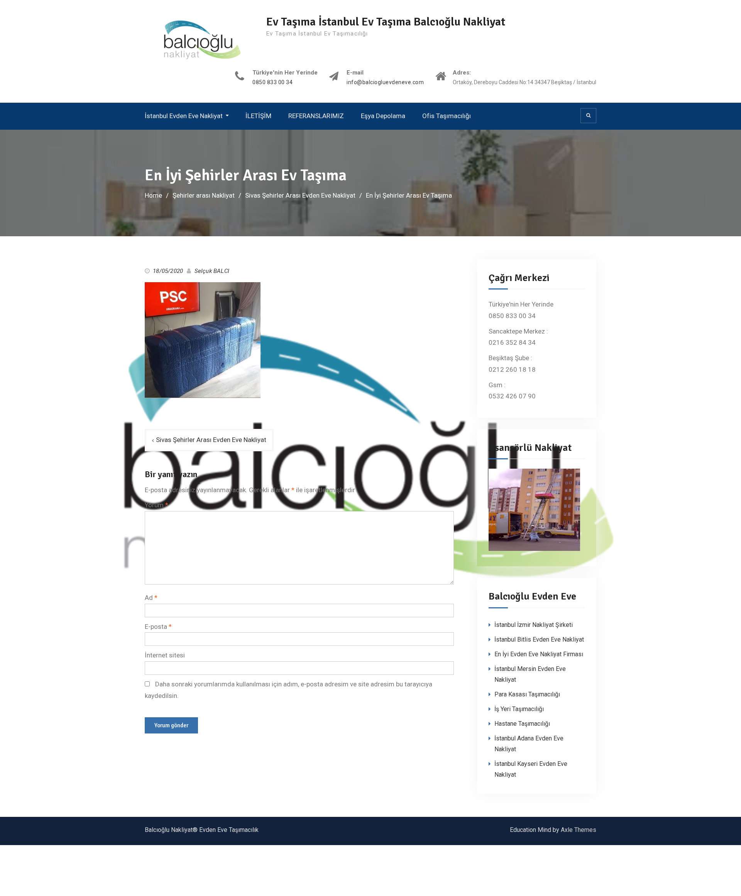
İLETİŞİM (258, 116)
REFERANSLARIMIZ (316, 116)
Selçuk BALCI (212, 271)
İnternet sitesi (165, 655)
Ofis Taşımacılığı (446, 116)
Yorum (156, 505)
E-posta (158, 626)
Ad (151, 597)
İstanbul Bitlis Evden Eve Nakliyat (539, 639)
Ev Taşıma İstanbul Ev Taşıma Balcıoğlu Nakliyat (385, 22)
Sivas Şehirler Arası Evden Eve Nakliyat (211, 440)
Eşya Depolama (383, 116)
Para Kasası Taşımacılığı (527, 694)
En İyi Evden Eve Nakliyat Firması (538, 654)
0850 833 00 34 (272, 82)
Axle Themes (578, 829)
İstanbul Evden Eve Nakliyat (184, 116)
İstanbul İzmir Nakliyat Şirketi (533, 624)
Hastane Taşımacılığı (522, 723)
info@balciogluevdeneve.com (385, 82)
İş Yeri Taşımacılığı (519, 709)
